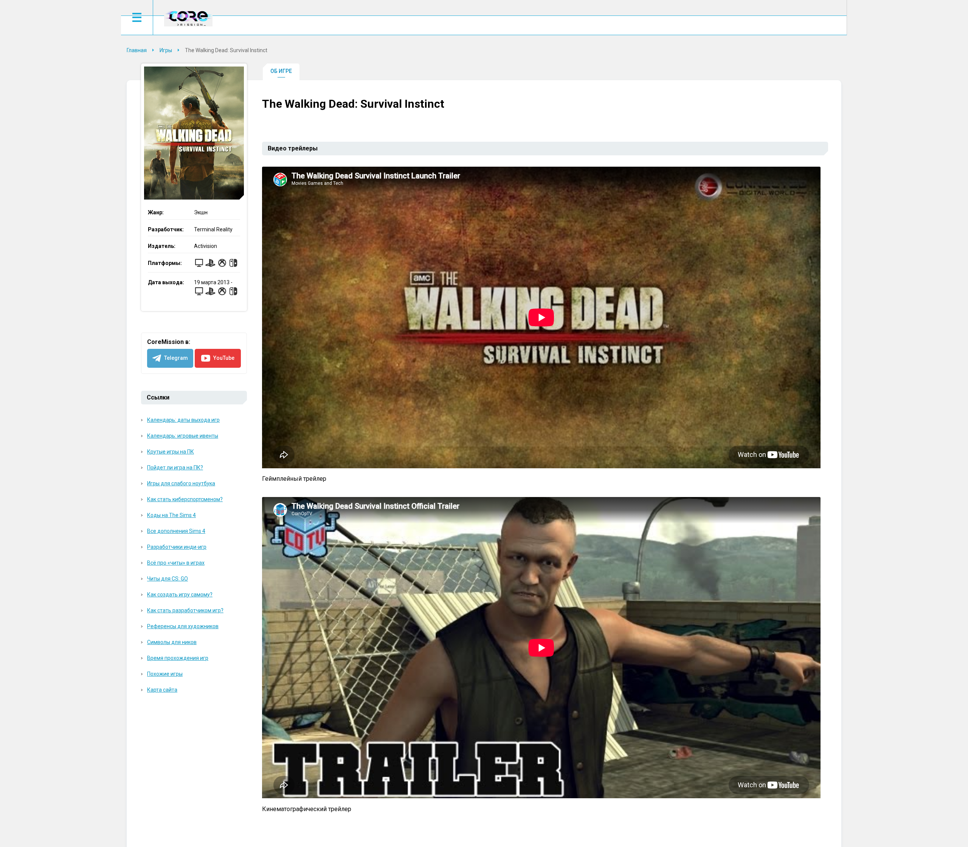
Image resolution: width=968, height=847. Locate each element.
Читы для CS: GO (167, 579)
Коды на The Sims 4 (171, 515)
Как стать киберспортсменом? (185, 499)
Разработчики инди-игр (176, 547)
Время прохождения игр (177, 658)
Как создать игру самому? (180, 595)
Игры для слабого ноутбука (181, 483)
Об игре (281, 71)
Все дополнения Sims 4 (176, 531)
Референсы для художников (183, 626)
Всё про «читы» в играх (176, 563)
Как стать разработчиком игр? (185, 610)
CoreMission (188, 18)
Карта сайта (162, 690)
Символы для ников (172, 642)
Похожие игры (165, 674)
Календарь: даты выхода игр (183, 420)
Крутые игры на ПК (170, 452)
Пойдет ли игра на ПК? (175, 468)
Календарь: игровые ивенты (182, 436)
